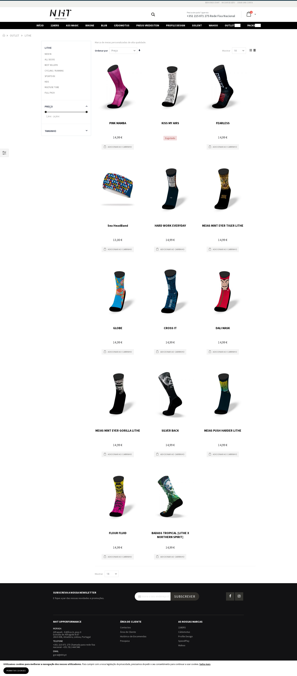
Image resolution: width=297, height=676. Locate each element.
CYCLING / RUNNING (54, 70)
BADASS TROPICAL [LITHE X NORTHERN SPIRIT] (170, 535)
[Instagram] (239, 596)
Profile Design (185, 636)
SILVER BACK (170, 430)
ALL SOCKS (50, 59)
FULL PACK (50, 92)
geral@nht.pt (60, 654)
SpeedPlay (183, 640)
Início (4, 35)
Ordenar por (101, 50)
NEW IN (48, 54)
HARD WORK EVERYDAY (170, 226)
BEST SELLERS (51, 65)
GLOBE (117, 328)
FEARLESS (223, 123)
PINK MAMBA (117, 123)
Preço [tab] (49, 106)
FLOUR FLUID (117, 533)
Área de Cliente (128, 631)
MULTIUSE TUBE (52, 87)
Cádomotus (184, 631)
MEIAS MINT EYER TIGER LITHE (222, 226)
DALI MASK (223, 328)
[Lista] (254, 50)
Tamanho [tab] (50, 131)
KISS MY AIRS (170, 123)
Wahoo (181, 645)
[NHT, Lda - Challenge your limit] (61, 14)
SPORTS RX (50, 76)
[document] (148, 668)
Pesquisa (125, 640)
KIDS (47, 81)
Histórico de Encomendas (133, 636)
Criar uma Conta (245, 2)
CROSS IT (170, 328)
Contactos (125, 627)
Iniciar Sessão (228, 2)
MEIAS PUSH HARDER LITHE (222, 430)
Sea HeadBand (118, 226)
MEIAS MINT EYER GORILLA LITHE (117, 430)
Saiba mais (204, 664)
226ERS (182, 627)
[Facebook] (230, 596)
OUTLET (14, 35)
